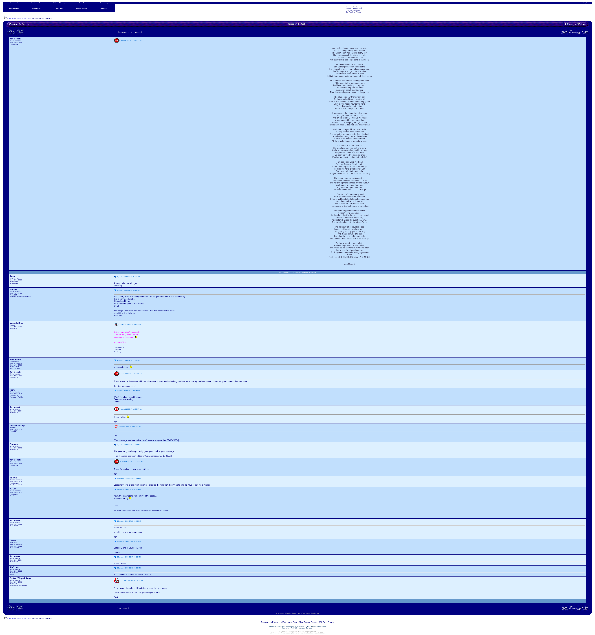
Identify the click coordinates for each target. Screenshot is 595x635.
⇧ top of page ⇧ (123, 608)
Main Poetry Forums (308, 622)
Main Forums (14, 8)
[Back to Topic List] (575, 34)
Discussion (36, 8)
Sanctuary (104, 3)
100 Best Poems (326, 622)
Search (81, 3)
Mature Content (81, 8)
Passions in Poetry (269, 622)
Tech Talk (59, 8)
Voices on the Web (23, 18)
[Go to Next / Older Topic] (585, 34)
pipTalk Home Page (288, 622)
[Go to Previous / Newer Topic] (565, 34)
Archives (104, 8)
